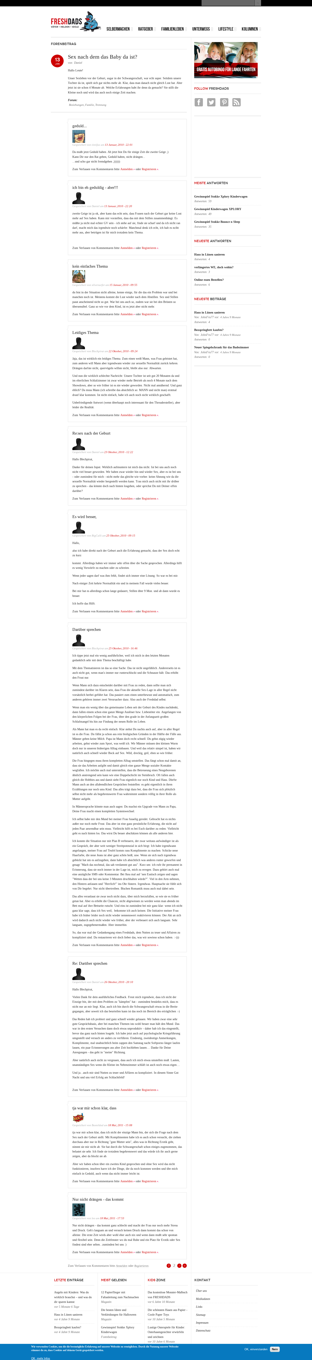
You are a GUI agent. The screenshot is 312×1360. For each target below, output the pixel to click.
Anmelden (126, 169)
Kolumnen (250, 29)
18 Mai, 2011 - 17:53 (112, 1218)
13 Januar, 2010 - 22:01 (119, 144)
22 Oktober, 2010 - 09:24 (123, 351)
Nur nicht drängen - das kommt (98, 1199)
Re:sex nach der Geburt (91, 433)
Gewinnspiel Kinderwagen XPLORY (217, 209)
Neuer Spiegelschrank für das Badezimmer (221, 347)
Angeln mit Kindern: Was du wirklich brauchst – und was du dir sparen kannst (73, 1297)
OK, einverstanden (256, 1349)
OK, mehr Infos (40, 1358)
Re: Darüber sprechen (89, 963)
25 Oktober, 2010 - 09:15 (120, 535)
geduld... (79, 126)
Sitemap (200, 1314)
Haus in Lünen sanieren (209, 254)
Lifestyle (225, 29)
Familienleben (172, 29)
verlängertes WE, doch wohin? (213, 267)
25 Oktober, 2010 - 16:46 (123, 648)
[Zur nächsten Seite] (179, 1266)
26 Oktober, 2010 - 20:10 (118, 982)
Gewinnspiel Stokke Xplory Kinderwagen (220, 196)
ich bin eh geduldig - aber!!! (95, 187)
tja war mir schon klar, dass (94, 1108)
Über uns (201, 1290)
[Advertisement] (211, 17)
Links (199, 1306)
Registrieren (149, 169)
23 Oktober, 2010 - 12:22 (118, 452)
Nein (275, 1349)
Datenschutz (203, 1330)
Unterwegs (201, 29)
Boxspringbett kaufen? (208, 330)
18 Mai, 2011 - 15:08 (120, 1125)
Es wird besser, (84, 516)
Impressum (202, 1322)
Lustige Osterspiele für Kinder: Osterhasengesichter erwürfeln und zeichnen (166, 1332)
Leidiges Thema (85, 332)
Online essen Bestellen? (209, 279)
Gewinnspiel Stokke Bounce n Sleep (217, 221)
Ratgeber (145, 29)
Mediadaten (203, 1299)
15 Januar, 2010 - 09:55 (123, 285)
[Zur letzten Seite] (185, 1266)
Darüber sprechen (86, 629)
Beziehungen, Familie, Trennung (87, 104)
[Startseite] (76, 21)
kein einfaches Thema (90, 266)
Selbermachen (118, 29)
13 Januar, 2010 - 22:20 (118, 206)
